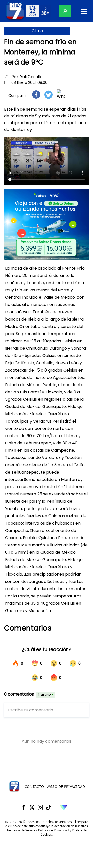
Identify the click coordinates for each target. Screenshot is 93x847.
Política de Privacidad (53, 830)
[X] (32, 807)
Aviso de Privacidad (66, 786)
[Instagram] (40, 807)
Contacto (34, 786)
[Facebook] (23, 807)
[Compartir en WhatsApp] (61, 94)
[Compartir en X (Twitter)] (48, 94)
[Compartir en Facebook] (36, 94)
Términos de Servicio (22, 830)
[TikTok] (48, 807)
